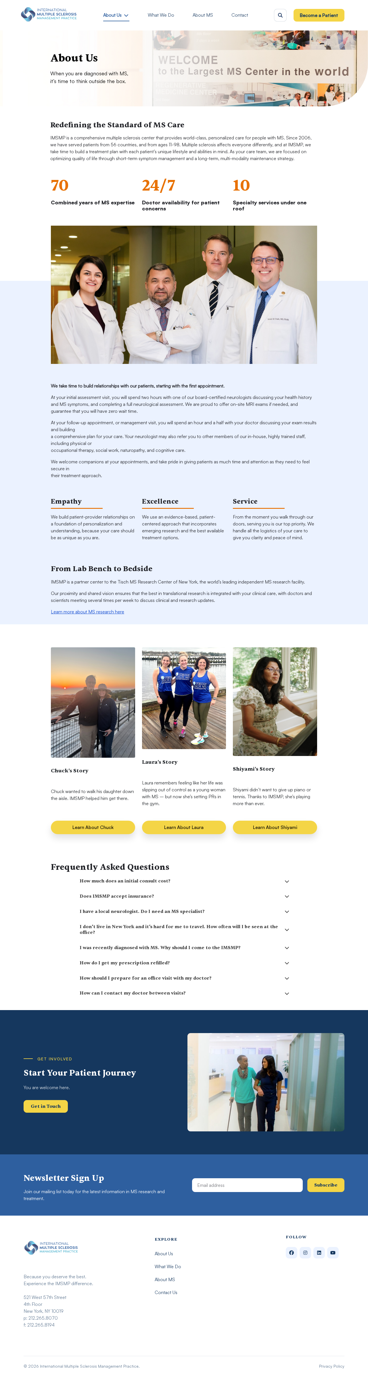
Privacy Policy (331, 1366)
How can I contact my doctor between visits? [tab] (133, 993)
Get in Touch (46, 1106)
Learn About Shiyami (275, 827)
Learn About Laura (184, 827)
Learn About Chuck (93, 827)
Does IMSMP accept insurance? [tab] (117, 896)
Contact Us (166, 1292)
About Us (112, 15)
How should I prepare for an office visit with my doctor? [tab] (146, 978)
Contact (239, 15)
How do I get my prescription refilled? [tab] (125, 963)
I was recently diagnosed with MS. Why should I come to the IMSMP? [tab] (160, 948)
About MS (203, 15)
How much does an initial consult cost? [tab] (125, 881)
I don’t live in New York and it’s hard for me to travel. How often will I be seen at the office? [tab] (179, 930)
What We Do (161, 15)
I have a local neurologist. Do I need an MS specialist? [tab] (142, 911)
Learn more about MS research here (87, 612)
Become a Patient (319, 15)
